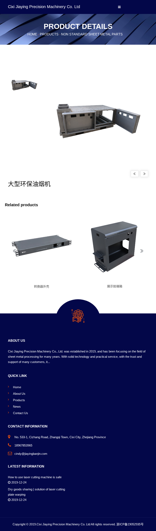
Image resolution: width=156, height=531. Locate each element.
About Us (19, 393)
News (17, 406)
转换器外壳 (41, 286)
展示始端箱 (114, 286)
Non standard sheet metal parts (92, 34)
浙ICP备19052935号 (130, 524)
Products (49, 34)
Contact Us (20, 413)
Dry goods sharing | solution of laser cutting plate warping (36, 492)
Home (32, 34)
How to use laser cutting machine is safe (35, 477)
